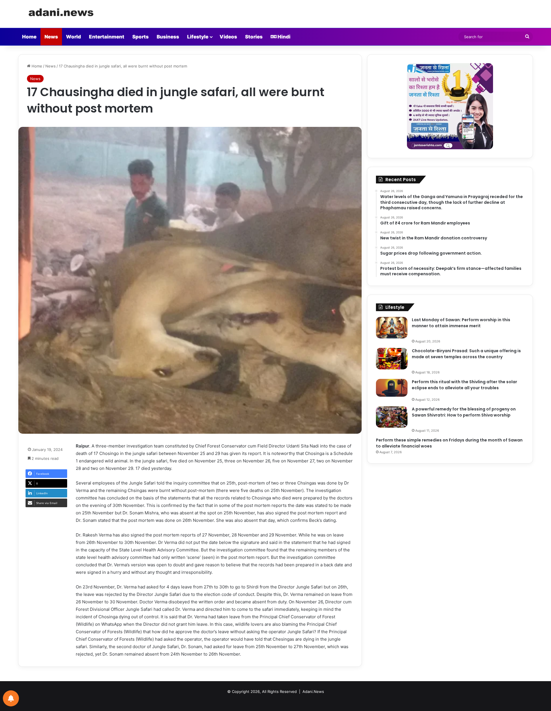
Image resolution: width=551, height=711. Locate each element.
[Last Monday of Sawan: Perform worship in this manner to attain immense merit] (392, 327)
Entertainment (106, 37)
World (73, 37)
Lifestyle (197, 37)
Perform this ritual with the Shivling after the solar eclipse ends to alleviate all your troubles (464, 385)
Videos (228, 37)
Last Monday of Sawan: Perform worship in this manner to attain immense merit (461, 323)
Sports (140, 37)
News (51, 37)
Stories (254, 37)
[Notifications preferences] (11, 698)
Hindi (283, 37)
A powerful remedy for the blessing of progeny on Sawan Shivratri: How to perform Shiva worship (464, 412)
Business (168, 37)
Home (29, 37)
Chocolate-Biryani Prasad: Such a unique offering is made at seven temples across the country (466, 354)
